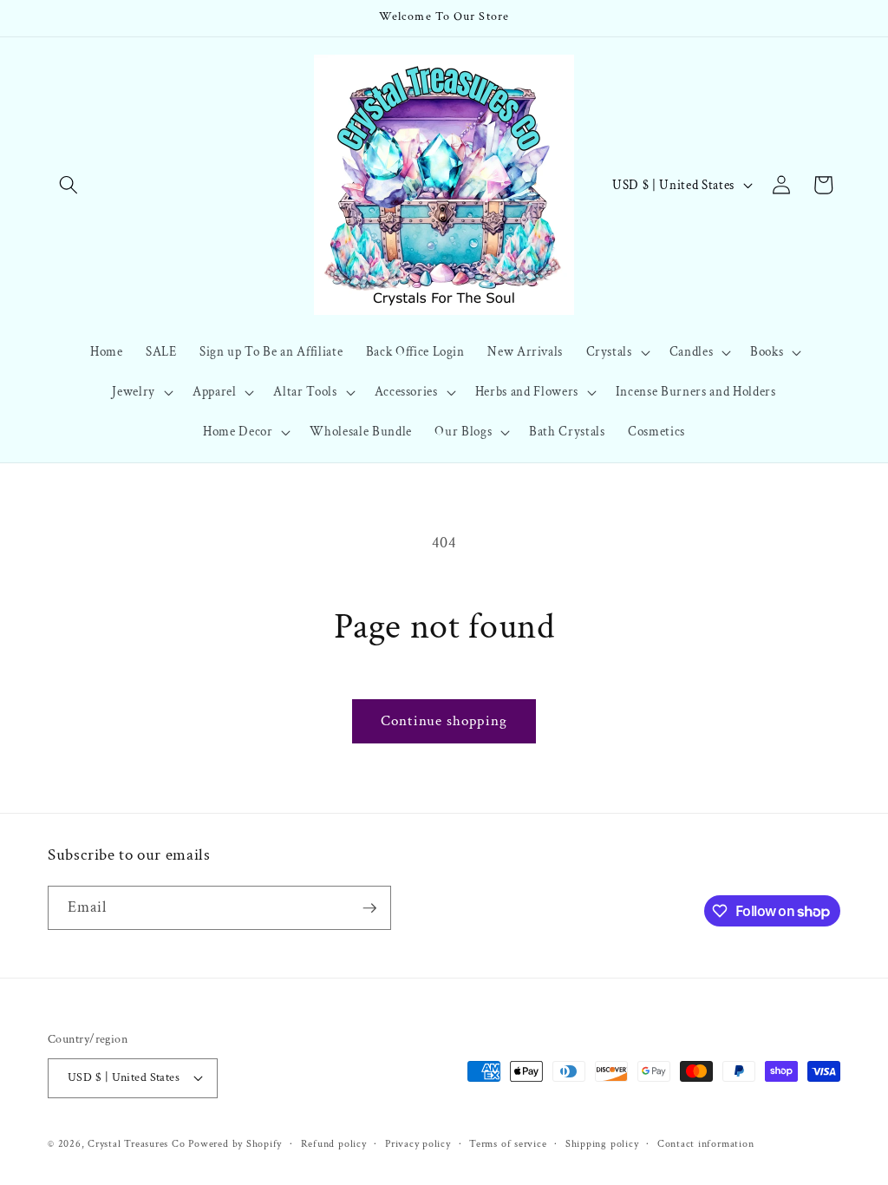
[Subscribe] (369, 908)
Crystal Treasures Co (136, 1143)
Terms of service (507, 1143)
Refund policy (334, 1143)
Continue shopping (444, 720)
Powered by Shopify (235, 1143)
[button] (68, 185)
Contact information (705, 1143)
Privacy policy (418, 1143)
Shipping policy (602, 1143)
